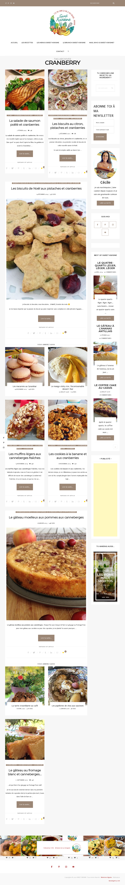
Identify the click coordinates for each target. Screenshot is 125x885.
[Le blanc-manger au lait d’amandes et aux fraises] (67, 685)
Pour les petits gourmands (67, 512)
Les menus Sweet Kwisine (48, 43)
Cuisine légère (12, 445)
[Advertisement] (105, 499)
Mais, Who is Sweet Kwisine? (101, 43)
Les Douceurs (65, 118)
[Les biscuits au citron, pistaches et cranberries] (67, 89)
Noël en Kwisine (76, 118)
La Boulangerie (12, 765)
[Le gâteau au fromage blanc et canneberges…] (24, 739)
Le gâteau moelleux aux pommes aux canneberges (46, 517)
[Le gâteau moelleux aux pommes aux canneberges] (46, 574)
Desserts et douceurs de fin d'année (60, 115)
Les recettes (27, 43)
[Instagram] (18, 853)
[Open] (10, 846)
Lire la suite (105, 203)
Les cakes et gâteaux (39, 512)
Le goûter (52, 445)
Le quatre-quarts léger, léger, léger (105, 265)
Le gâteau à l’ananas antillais (105, 328)
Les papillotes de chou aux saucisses (25, 706)
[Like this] (42, 168)
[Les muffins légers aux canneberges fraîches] (24, 420)
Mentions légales (106, 877)
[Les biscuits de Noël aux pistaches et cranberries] (46, 249)
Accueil (14, 43)
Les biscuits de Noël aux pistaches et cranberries (46, 188)
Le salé (10, 115)
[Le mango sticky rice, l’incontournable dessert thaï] (25, 366)
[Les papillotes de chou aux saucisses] (25, 685)
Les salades (38, 115)
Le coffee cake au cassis (105, 386)
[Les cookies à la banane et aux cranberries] (67, 420)
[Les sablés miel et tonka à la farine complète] (67, 366)
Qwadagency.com (114, 881)
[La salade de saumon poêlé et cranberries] (24, 89)
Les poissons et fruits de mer (23, 115)
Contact (60, 51)
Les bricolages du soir (26, 445)
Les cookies (70, 448)
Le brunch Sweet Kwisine (74, 43)
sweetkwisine (10, 844)
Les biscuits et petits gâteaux (47, 183)
